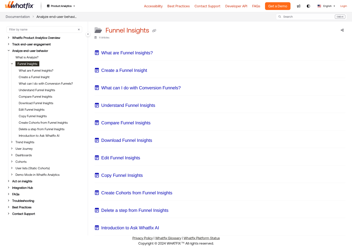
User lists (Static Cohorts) (32, 168)
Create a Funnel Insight (34, 77)
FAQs (15, 194)
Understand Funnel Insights (37, 90)
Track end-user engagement (31, 44)
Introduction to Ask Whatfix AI (39, 135)
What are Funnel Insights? (36, 70)
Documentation (18, 17)
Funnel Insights (27, 64)
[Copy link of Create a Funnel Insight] (153, 71)
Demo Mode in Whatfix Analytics (37, 174)
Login (343, 6)
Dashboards (23, 155)
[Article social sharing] (342, 30)
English (327, 6)
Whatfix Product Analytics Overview (36, 37)
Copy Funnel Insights (33, 116)
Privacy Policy (142, 238)
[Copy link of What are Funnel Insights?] (159, 53)
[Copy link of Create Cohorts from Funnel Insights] (179, 193)
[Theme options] (308, 6)
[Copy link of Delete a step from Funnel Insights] (175, 211)
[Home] (19, 6)
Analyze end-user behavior (56, 17)
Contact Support (23, 213)
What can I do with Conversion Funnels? (46, 83)
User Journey (24, 148)
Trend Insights (24, 142)
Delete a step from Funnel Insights (41, 129)
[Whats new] (298, 6)
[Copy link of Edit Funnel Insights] (146, 158)
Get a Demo (277, 6)
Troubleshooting (23, 200)
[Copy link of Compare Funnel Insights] (157, 123)
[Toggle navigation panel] (88, 34)
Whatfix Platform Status (202, 238)
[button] (311, 16)
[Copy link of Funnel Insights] (154, 31)
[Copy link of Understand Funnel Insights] (161, 106)
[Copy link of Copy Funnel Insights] (149, 176)
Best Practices (21, 207)
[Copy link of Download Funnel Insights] (158, 141)
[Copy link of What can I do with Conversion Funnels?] (187, 88)
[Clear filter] (79, 29)
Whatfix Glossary (168, 238)
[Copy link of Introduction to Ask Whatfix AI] (165, 228)
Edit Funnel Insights (31, 109)
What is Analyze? (26, 57)
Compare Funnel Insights (35, 96)
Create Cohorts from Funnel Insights (43, 122)
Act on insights (22, 181)
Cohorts (20, 161)
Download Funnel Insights (36, 103)
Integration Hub (22, 187)
